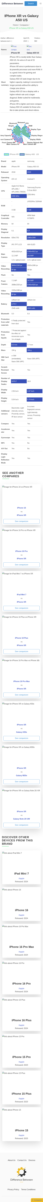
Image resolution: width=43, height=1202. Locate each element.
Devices (32, 1160)
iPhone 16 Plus (21, 638)
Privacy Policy (13, 1189)
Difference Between (12, 3)
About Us (11, 1160)
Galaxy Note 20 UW (21, 819)
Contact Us (21, 1160)
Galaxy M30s (21, 775)
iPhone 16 (21, 508)
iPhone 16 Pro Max (21, 681)
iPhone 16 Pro (21, 551)
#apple (21, 878)
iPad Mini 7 (21, 595)
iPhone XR (21, 515)
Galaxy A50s (21, 732)
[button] (40, 4)
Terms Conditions (28, 1189)
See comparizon (21, 521)
